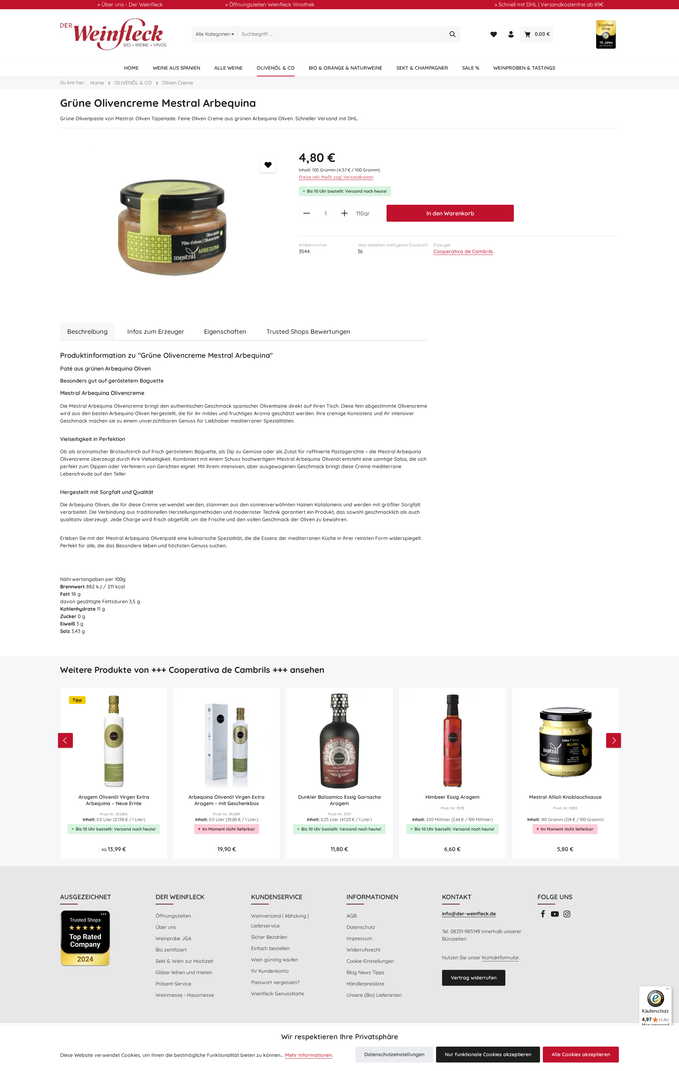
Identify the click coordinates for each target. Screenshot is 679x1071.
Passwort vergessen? (275, 982)
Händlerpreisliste (365, 983)
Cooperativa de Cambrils (463, 251)
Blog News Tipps (365, 972)
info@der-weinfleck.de (469, 913)
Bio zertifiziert (171, 950)
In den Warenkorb (450, 213)
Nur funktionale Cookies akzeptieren (488, 1054)
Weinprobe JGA (173, 938)
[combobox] (341, 34)
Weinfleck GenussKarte (277, 993)
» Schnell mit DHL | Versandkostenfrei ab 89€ (549, 4)
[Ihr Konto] (511, 34)
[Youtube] (555, 916)
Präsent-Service (173, 983)
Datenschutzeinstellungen (394, 1054)
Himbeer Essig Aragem (452, 797)
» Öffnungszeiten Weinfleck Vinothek (269, 4)
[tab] (87, 331)
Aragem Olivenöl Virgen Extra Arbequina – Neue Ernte (114, 800)
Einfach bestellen (270, 948)
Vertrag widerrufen (474, 977)
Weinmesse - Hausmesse (185, 995)
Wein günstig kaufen (274, 959)
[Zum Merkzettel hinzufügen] (268, 165)
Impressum (359, 938)
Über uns (166, 927)
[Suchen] (452, 34)
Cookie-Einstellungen (370, 961)
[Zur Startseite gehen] (113, 34)
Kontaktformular (500, 957)
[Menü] (667, 990)
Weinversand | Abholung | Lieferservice (280, 921)
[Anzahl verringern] (306, 213)
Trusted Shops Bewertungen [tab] (308, 331)
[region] (172, 227)
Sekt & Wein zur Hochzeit (184, 961)
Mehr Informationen (308, 1055)
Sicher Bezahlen (269, 937)
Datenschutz (361, 927)
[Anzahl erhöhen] (344, 213)
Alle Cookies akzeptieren (581, 1054)
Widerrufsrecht (364, 950)
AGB (351, 916)
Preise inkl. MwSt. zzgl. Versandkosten (336, 177)
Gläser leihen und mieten (184, 972)
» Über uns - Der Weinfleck (130, 4)
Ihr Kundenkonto (270, 971)
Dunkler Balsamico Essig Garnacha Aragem (339, 800)
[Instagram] (567, 916)
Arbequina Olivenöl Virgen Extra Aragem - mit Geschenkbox (226, 800)
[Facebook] (543, 916)
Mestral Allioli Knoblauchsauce (565, 797)
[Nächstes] (613, 740)
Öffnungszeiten (173, 916)
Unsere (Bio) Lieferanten (374, 995)
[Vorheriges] (65, 740)
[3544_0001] (172, 227)
